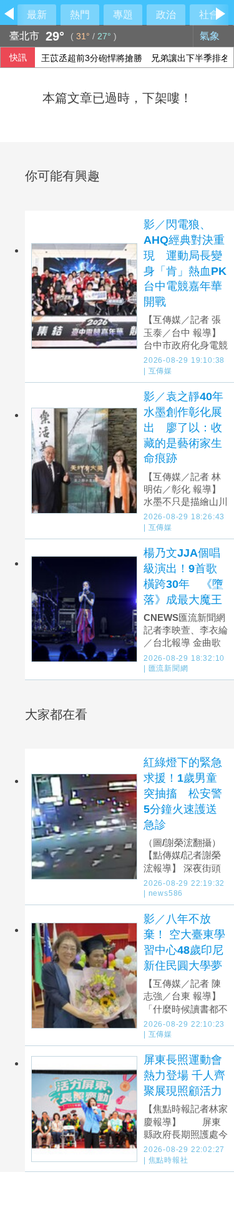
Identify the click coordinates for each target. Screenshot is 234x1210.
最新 (37, 14)
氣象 (211, 36)
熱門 (80, 14)
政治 (166, 14)
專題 (123, 14)
